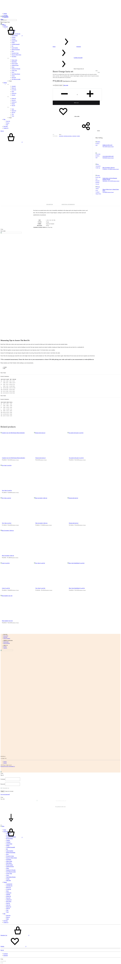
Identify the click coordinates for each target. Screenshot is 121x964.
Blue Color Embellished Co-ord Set (77, 588)
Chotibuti (8, 842)
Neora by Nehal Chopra (11, 857)
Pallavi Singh (9, 861)
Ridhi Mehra (9, 863)
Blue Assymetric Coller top (41, 523)
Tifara (2, 19)
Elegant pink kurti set (73, 523)
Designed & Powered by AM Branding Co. (8, 766)
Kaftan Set (8, 896)
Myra (7, 854)
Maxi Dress (8, 901)
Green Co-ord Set (6, 588)
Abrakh (8, 835)
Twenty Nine (9, 873)
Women (5, 882)
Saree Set (8, 905)
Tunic (7, 912)
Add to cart (76, 102)
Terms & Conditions (6, 638)
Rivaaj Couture (9, 864)
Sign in (2, 791)
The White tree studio (11, 871)
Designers (78, 46)
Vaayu (7, 875)
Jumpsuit (8, 894)
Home (4, 25)
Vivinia (7, 878)
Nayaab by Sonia (10, 856)
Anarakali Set (9, 884)
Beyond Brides (9, 838)
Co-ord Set (8, 889)
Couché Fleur (9, 843)
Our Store (5, 646)
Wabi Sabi (8, 880)
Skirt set (8, 908)
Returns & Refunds (6, 643)
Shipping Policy (6, 641)
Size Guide (66, 85)
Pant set (8, 917)
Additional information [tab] (68, 204)
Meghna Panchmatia (10, 852)
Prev (97, 70)
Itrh (7, 849)
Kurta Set (8, 898)
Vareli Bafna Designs (11, 877)
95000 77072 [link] (4, 758)
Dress (7, 891)
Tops (7, 910)
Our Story (5, 15)
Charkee (8, 840)
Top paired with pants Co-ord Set (76, 457)
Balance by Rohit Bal (11, 836)
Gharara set (8, 892)
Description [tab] (49, 204)
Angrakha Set (9, 885)
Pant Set (8, 903)
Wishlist (5, 13)
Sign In (2, 950)
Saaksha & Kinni (10, 866)
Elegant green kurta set (40, 457)
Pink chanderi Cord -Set (7, 620)
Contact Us (5, 647)
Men (4, 913)
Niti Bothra (8, 859)
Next (99, 72)
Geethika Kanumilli (78, 57)
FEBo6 (7, 845)
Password (3, 784)
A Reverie (8, 833)
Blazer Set (8, 887)
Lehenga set (8, 899)
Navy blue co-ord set (6, 523)
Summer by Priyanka (10, 870)
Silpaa (7, 868)
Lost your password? (5, 794)
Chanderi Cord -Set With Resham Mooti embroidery (13, 457)
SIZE (54, 85)
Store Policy (5, 637)
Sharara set (8, 906)
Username (3, 779)
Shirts (7, 919)
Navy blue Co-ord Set (7, 490)
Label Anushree (9, 850)
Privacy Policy (5, 635)
